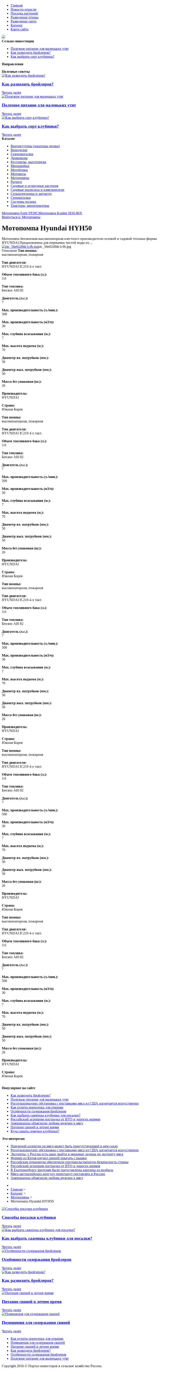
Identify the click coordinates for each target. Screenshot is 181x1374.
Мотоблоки (19, 170)
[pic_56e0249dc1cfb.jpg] (20, 246)
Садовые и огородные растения (34, 186)
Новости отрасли (23, 9)
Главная (17, 5)
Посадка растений (24, 13)
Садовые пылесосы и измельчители (37, 190)
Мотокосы (18, 174)
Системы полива (23, 201)
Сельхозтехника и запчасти (31, 194)
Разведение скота (23, 21)
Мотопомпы (20, 178)
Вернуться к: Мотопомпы (21, 217)
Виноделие (19, 150)
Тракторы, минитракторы (30, 205)
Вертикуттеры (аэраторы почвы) (35, 146)
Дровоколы (19, 158)
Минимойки (20, 166)
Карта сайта (19, 29)
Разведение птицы (24, 17)
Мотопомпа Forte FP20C (20, 213)
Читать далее (11, 92)
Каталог (17, 25)
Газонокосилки (22, 154)
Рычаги (16, 182)
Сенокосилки (21, 198)
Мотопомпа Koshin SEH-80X (60, 213)
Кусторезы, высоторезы (28, 162)
